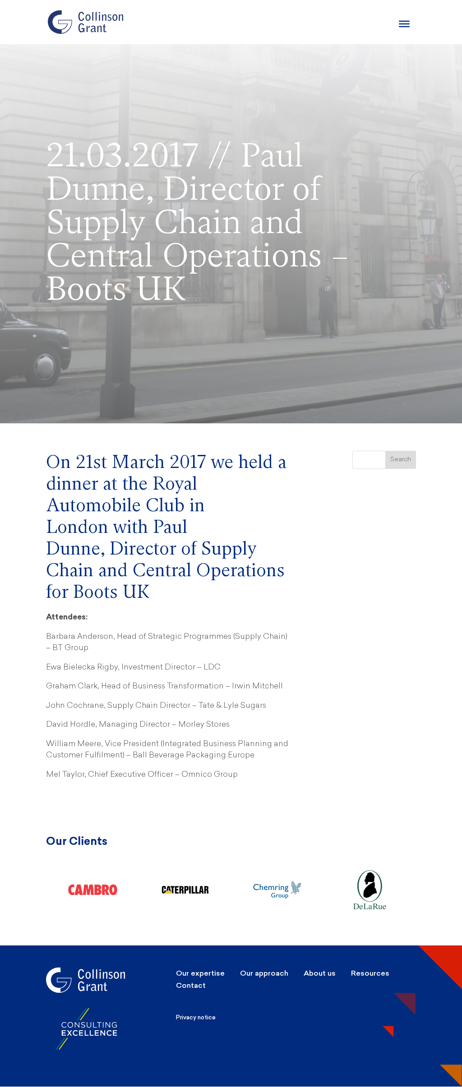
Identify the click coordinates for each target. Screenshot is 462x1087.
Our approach (264, 973)
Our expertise (200, 973)
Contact (191, 985)
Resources (370, 973)
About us (320, 973)
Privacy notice (196, 1017)
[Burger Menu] (404, 24)
